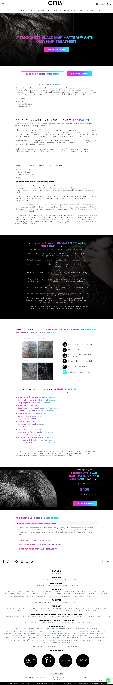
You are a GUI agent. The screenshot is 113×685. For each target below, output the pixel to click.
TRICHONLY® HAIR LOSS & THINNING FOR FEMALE (53, 631)
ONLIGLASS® (9, 594)
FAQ (103, 11)
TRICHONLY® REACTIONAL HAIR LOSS (19, 631)
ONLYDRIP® (69, 591)
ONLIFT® (80, 591)
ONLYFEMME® (48, 617)
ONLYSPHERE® (57, 608)
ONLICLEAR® (46, 594)
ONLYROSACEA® (66, 596)
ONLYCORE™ (11, 608)
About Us (12, 11)
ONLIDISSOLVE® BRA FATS (42, 610)
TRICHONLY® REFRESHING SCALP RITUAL (61, 633)
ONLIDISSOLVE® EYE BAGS (44, 602)
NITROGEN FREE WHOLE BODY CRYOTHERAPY (39, 623)
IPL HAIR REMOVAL (72, 585)
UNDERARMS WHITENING (87, 610)
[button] (2, 4)
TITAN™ (34, 608)
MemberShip (83, 11)
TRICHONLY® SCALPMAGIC (97, 638)
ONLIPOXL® (79, 608)
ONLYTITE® (60, 617)
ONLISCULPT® (101, 608)
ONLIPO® (68, 608)
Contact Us (95, 11)
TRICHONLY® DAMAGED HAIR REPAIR (70, 638)
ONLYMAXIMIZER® (33, 617)
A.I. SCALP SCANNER (60, 579)
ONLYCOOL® (40, 596)
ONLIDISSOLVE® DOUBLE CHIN (22, 596)
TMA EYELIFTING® (62, 602)
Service (21, 11)
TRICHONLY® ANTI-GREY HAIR (43, 638)
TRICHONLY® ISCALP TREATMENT (85, 629)
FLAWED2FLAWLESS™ (44, 591)
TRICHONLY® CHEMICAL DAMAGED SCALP (94, 633)
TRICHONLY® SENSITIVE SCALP (89, 636)
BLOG (98, 562)
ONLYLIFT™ (10, 591)
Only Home (58, 11)
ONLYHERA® (44, 608)
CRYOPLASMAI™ (80, 596)
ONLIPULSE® (91, 591)
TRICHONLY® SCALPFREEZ (23, 636)
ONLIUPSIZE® (19, 617)
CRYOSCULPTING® (23, 610)
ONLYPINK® (56, 573)
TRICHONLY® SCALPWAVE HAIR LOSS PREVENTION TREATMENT (33, 640)
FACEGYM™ (68, 594)
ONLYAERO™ (29, 591)
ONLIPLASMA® (22, 594)
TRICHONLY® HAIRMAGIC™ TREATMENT (57, 642)
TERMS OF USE (37, 646)
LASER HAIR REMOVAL (54, 585)
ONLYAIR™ (104, 594)
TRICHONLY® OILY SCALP (45, 636)
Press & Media (70, 11)
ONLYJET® (57, 594)
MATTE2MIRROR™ (95, 596)
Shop (49, 11)
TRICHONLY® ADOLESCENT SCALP (18, 638)
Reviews (29, 11)
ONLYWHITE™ (23, 608)
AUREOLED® (39, 585)
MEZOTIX (75, 602)
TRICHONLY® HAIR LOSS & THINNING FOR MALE (90, 631)
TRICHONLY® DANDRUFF (66, 636)
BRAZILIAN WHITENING (93, 617)
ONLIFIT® (90, 608)
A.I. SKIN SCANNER (43, 579)
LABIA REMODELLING (74, 617)
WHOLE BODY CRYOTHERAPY (64, 610)
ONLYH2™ (58, 591)
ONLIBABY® (103, 591)
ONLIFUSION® (92, 594)
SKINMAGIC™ (79, 594)
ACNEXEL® (34, 594)
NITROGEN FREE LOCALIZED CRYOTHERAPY (74, 623)
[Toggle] (17, 523)
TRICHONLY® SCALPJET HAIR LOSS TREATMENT (54, 629)
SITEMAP (56, 680)
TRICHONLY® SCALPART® (25, 629)
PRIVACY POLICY (50, 646)
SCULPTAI (73, 579)
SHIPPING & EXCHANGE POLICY (70, 646)
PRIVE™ (107, 617)
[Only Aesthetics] (56, 4)
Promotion (40, 11)
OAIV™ (19, 591)
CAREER (107, 562)
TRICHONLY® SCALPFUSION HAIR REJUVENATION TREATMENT (81, 640)
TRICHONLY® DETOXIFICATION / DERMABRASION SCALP (24, 633)
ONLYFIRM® (52, 596)
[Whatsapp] (108, 680)
